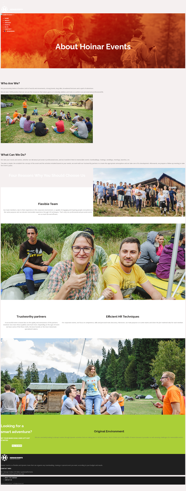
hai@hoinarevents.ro (7, 474)
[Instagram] (6, 5)
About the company (11, 477)
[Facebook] (6, 3)
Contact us (8, 480)
